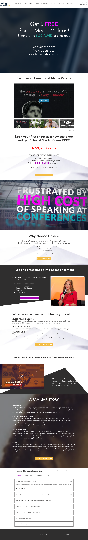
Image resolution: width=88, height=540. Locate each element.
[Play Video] (21, 123)
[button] (21, 4)
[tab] (18, 475)
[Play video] (21, 376)
